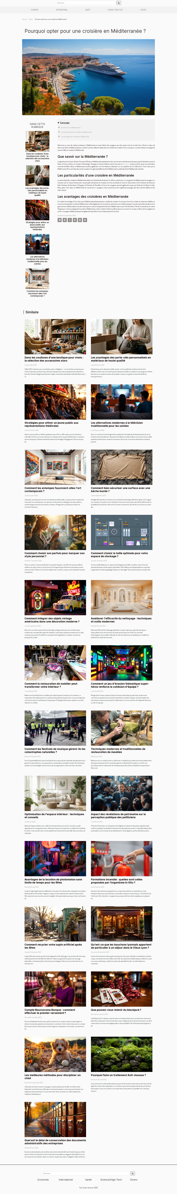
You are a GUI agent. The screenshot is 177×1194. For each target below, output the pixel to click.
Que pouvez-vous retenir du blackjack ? (116, 1009)
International (62, 10)
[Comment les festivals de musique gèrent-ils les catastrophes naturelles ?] (55, 728)
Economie (34, 10)
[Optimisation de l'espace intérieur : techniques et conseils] (55, 793)
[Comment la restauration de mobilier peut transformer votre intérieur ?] (55, 663)
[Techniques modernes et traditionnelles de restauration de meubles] (121, 728)
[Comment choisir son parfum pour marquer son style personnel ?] (55, 532)
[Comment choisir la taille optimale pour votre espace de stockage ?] (121, 532)
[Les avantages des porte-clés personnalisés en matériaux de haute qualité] (37, 175)
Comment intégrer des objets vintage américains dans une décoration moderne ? (52, 620)
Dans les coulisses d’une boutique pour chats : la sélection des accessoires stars (37, 157)
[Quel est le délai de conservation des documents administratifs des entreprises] (55, 1119)
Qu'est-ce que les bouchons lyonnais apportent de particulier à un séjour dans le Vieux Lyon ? (121, 946)
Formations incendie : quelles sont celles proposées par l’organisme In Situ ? (116, 881)
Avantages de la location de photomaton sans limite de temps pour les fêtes (53, 881)
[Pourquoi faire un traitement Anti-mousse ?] (121, 1054)
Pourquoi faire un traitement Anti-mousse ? (118, 1075)
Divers (143, 10)
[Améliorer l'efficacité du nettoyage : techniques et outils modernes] (121, 597)
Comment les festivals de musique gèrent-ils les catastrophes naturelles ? (55, 750)
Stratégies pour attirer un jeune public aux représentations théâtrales (37, 226)
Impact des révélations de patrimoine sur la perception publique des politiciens (118, 816)
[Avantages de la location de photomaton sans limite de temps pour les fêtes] (55, 858)
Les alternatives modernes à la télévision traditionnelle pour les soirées (37, 260)
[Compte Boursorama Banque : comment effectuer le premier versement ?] (55, 989)
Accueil (24, 19)
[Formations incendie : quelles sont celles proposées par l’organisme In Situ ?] (121, 858)
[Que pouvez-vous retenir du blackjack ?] (121, 989)
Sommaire (64, 122)
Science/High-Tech (115, 10)
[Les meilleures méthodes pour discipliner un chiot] (55, 1054)
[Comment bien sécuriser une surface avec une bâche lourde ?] (121, 467)
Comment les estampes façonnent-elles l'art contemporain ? (37, 293)
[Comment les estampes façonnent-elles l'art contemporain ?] (37, 278)
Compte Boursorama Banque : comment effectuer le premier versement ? (50, 1011)
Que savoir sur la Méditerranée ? (71, 128)
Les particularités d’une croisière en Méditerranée (76, 132)
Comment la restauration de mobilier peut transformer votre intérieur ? (51, 685)
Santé (87, 10)
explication (125, 164)
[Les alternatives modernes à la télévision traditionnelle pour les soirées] (37, 244)
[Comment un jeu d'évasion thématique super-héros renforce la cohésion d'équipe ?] (121, 663)
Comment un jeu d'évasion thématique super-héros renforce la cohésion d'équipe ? (120, 685)
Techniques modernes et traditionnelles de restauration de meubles (118, 750)
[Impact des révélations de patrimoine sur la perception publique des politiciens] (121, 793)
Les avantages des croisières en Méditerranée (75, 137)
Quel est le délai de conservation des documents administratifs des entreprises (55, 1142)
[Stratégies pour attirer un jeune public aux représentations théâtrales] (37, 210)
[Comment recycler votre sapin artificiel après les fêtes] (55, 924)
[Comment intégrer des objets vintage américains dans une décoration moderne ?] (55, 597)
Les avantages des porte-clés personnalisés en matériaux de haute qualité (37, 191)
